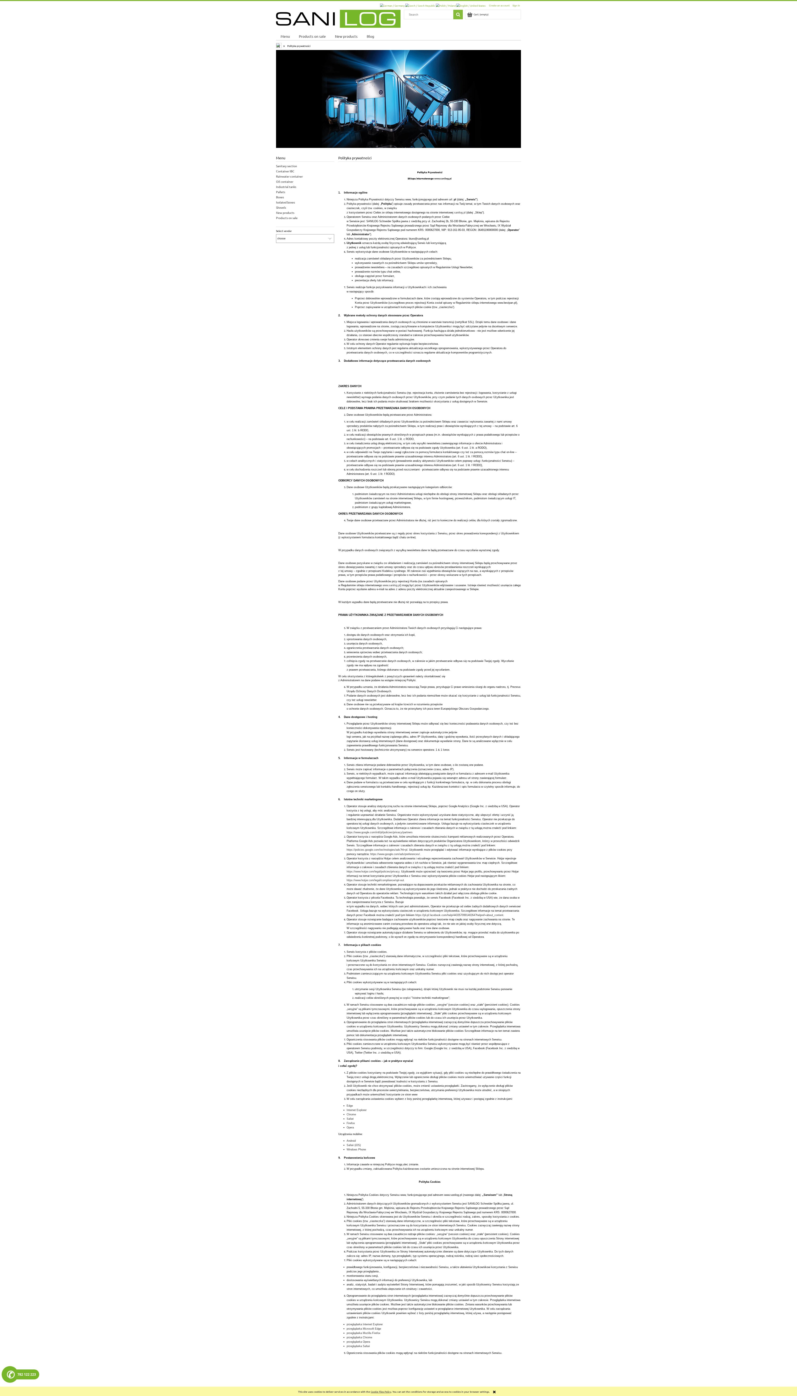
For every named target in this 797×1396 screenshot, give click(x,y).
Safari (350, 1118)
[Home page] (338, 18)
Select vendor (284, 230)
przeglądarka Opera (358, 1341)
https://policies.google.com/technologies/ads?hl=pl (377, 849)
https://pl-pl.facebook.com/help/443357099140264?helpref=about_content (459, 915)
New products (285, 212)
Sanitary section (286, 166)
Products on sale (287, 218)
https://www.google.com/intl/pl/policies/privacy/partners (380, 832)
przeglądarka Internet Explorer (365, 1324)
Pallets (280, 192)
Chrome (351, 1114)
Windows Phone (356, 1149)
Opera (350, 1127)
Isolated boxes (285, 202)
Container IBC (285, 171)
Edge (350, 1105)
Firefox (351, 1123)
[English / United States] (470, 5)
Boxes (280, 197)
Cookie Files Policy (381, 1391)
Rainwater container (289, 176)
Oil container (284, 181)
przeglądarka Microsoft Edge (364, 1328)
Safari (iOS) (354, 1145)
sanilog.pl (460, 212)
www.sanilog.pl (443, 178)
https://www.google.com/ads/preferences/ (395, 854)
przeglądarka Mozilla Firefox (363, 1333)
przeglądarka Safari (358, 1346)
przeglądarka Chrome (359, 1337)
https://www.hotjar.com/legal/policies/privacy (373, 871)
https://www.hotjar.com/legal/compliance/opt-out (375, 880)
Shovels (281, 207)
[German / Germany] (392, 5)
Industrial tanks (286, 187)
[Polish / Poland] (446, 5)
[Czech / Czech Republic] (420, 5)
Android (351, 1140)
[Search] (458, 14)
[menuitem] (285, 36)
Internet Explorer (357, 1110)
